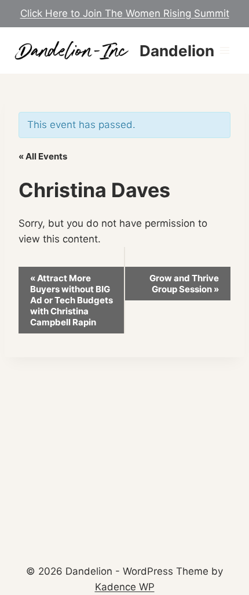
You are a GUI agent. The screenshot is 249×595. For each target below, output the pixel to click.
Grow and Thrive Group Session (184, 284)
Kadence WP (125, 587)
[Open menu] (225, 51)
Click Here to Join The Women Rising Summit (124, 13)
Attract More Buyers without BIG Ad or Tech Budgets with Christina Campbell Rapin (71, 300)
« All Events (43, 156)
